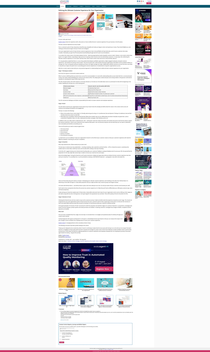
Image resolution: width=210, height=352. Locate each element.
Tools (93, 6)
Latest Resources (139, 57)
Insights (81, 6)
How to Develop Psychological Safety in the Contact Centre (139, 145)
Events (98, 6)
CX (103, 349)
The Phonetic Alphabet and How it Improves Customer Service (147, 186)
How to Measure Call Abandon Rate (147, 197)
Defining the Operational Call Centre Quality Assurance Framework (100, 29)
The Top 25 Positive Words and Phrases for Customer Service (139, 177)
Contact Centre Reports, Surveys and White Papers (72, 324)
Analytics (109, 349)
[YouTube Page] (141, 1)
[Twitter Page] (143, 1)
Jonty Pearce (68, 237)
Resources (87, 6)
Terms (105, 351)
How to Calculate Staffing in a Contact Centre (139, 197)
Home (58, 6)
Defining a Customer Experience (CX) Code (101, 20)
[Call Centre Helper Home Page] (64, 4)
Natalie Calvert (86, 35)
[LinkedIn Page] (137, 1)
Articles (62, 6)
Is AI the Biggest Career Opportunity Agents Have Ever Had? (147, 32)
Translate (149, 1)
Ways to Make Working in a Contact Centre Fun (147, 152)
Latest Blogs (138, 112)
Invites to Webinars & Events (66, 336)
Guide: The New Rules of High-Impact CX (66, 306)
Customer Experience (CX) (78, 35)
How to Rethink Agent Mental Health (147, 144)
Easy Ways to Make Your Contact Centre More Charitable (139, 152)
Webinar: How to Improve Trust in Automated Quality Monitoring (147, 95)
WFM (112, 349)
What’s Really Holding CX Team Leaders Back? (138, 31)
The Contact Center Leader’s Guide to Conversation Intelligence (86, 306)
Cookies (108, 351)
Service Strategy (103, 241)
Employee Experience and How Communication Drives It (109, 29)
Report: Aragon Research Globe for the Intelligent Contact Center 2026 (147, 67)
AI (107, 349)
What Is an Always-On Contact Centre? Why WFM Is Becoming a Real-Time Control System (139, 120)
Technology (68, 6)
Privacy (111, 351)
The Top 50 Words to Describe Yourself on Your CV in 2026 (147, 177)
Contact (114, 351)
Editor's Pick (138, 24)
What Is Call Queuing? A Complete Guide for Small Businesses (147, 120)
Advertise (104, 6)
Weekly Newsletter (66, 339)
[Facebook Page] (139, 1)
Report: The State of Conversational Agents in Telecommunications (105, 306)
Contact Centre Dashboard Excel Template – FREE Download (138, 186)
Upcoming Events (139, 84)
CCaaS (105, 349)
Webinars (75, 6)
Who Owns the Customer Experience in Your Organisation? (108, 21)
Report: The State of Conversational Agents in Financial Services (124, 306)
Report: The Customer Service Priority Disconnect (138, 66)
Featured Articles (139, 137)
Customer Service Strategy (68, 35)
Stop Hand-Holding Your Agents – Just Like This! (147, 39)
